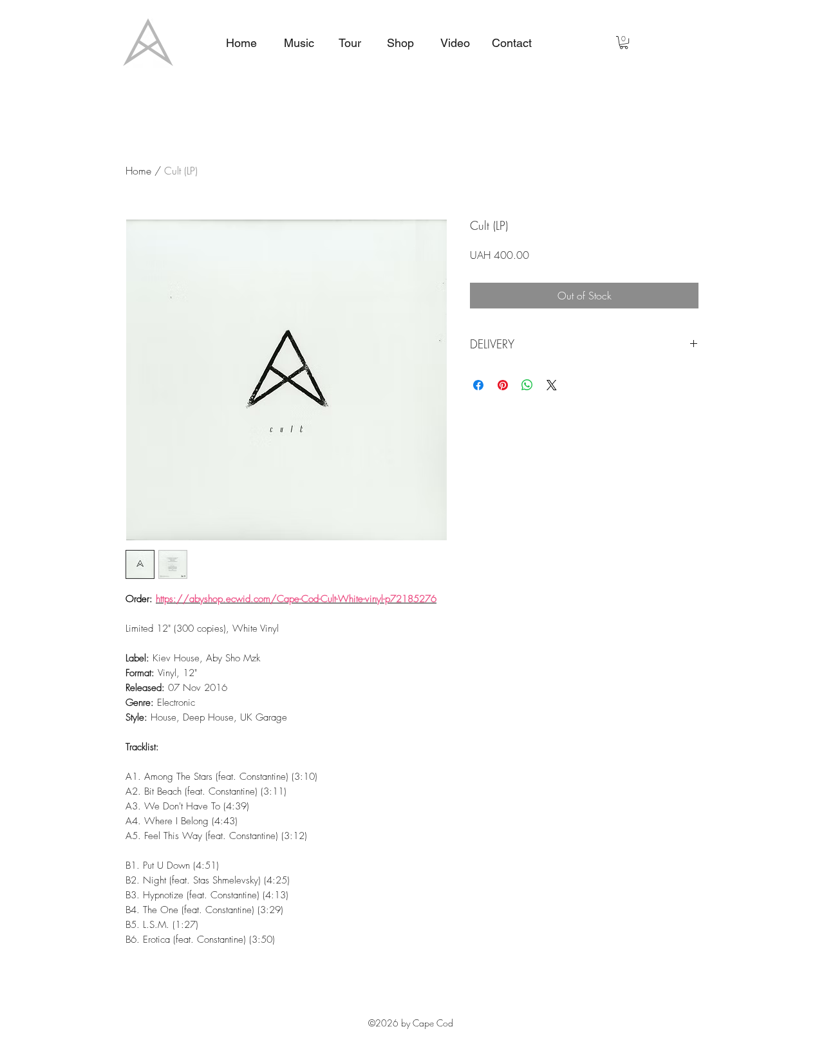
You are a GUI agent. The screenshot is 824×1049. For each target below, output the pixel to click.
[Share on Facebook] (478, 385)
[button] (624, 42)
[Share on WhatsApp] (527, 385)
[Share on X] (551, 385)
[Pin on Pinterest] (502, 385)
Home (138, 171)
